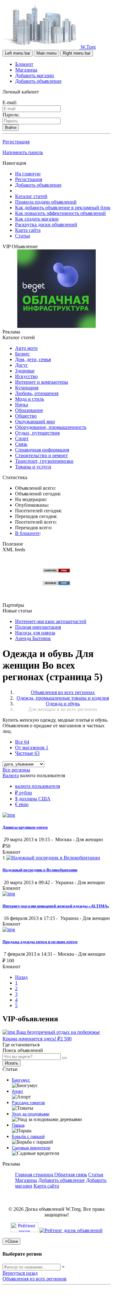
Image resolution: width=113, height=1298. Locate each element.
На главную (27, 173)
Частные (27, 753)
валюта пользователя (37, 786)
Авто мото (26, 348)
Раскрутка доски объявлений (46, 224)
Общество (26, 416)
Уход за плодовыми (30, 1114)
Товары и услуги (33, 466)
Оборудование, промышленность (50, 427)
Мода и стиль (29, 399)
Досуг (21, 365)
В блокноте (27, 533)
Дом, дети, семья (33, 359)
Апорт (17, 1091)
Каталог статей (31, 196)
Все (22, 742)
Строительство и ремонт (41, 455)
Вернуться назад (20, 1273)
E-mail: (10, 102)
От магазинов (31, 747)
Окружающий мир (35, 421)
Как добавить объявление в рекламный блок (62, 207)
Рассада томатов (28, 1102)
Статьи (22, 235)
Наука (21, 404)
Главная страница (34, 1174)
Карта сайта (27, 230)
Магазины (26, 69)
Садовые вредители (31, 1148)
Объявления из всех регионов (35, 1278)
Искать (11, 1063)
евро (22, 804)
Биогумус (21, 1080)
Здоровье (25, 370)
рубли (23, 792)
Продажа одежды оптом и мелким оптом (40, 941)
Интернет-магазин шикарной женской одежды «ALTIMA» (56, 906)
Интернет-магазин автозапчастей (50, 621)
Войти (10, 127)
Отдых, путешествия (37, 432)
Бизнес (22, 353)
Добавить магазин (34, 75)
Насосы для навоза (35, 632)
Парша (18, 1125)
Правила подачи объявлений (46, 202)
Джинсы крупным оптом (25, 827)
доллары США (33, 798)
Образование (29, 410)
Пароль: (11, 114)
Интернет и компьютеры (41, 382)
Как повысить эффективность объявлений (60, 213)
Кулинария (26, 387)
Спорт (22, 438)
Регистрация (16, 141)
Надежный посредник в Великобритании (40, 870)
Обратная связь (70, 1174)
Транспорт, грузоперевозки (44, 461)
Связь (21, 444)
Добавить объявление (38, 81)
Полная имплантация (38, 627)
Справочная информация (42, 449)
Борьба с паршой (28, 1136)
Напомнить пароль (23, 152)
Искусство (26, 376)
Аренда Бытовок (33, 638)
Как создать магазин (37, 219)
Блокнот (24, 64)
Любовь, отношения (36, 393)
